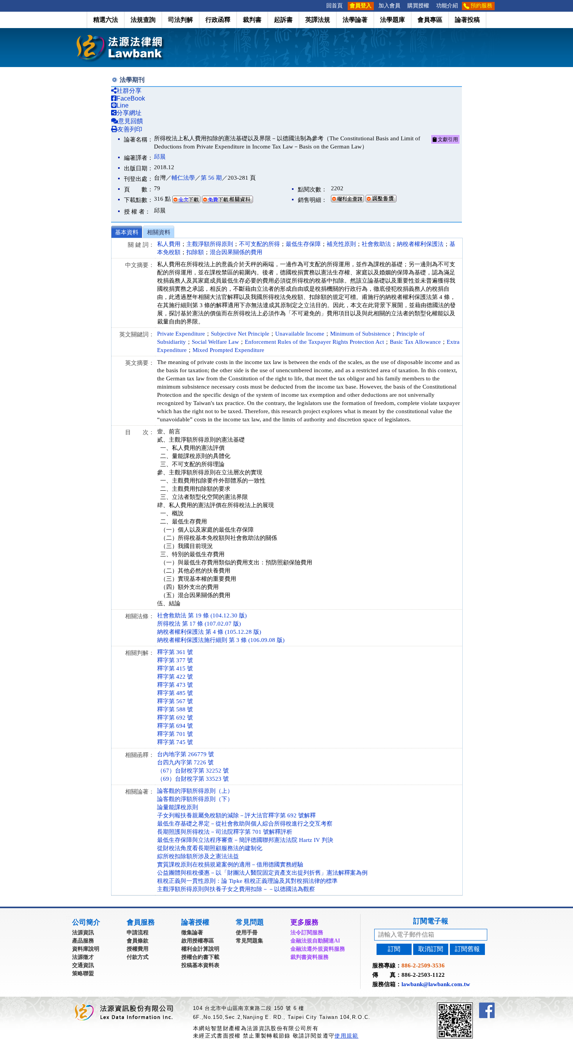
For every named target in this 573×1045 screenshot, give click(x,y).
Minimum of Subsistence (360, 334)
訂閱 (394, 949)
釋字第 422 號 (175, 677)
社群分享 (129, 90)
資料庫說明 (85, 949)
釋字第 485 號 (175, 693)
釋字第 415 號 (175, 668)
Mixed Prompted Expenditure (228, 350)
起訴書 (283, 19)
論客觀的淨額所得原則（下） (195, 799)
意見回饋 (130, 121)
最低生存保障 (303, 244)
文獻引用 (447, 139)
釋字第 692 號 (175, 717)
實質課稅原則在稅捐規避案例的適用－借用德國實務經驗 (230, 864)
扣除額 (195, 252)
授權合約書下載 (200, 957)
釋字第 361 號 (175, 652)
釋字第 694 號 (175, 726)
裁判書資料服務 (309, 957)
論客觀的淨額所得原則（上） (195, 791)
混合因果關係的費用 (236, 252)
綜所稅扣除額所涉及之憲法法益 (198, 856)
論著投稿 (467, 19)
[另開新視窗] (469, 1006)
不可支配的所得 (259, 244)
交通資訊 (83, 965)
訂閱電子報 (430, 921)
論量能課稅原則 (177, 807)
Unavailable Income (299, 334)
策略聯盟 (83, 973)
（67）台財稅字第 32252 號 (193, 770)
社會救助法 (376, 244)
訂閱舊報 (467, 949)
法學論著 (355, 19)
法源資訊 (83, 932)
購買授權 (418, 6)
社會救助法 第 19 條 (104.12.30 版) (202, 615)
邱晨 (160, 157)
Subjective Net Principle (240, 334)
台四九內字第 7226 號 (185, 762)
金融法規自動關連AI (315, 941)
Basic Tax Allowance (415, 342)
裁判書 (252, 19)
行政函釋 (217, 19)
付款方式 (138, 957)
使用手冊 (247, 932)
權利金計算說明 (200, 949)
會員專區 (429, 19)
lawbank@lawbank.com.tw (435, 984)
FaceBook (131, 98)
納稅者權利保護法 (420, 244)
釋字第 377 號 (175, 660)
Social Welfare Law (215, 342)
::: (320, 6)
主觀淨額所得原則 (209, 244)
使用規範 (346, 1036)
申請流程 (138, 932)
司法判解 (180, 19)
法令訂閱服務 (306, 932)
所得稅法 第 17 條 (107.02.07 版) (199, 624)
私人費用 (168, 244)
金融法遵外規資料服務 (317, 949)
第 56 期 (211, 178)
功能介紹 (447, 6)
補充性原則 (341, 244)
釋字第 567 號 (175, 701)
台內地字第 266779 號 (185, 754)
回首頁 (334, 6)
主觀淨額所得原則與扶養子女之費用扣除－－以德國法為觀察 (236, 889)
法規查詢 (143, 19)
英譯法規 (317, 19)
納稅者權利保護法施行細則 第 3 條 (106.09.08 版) (221, 640)
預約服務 (481, 6)
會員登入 (360, 6)
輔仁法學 (183, 178)
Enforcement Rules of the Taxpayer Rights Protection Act (314, 342)
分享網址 (129, 113)
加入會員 (389, 6)
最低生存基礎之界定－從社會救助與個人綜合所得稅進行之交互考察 (244, 823)
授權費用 (138, 949)
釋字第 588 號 (175, 709)
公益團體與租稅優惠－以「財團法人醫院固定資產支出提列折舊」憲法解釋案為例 (262, 873)
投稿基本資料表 (200, 965)
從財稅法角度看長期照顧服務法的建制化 (209, 848)
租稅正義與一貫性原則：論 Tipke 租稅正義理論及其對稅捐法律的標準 (247, 881)
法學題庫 (392, 19)
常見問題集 (249, 941)
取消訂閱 (430, 949)
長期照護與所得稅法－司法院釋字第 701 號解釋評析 (224, 832)
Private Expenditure (181, 334)
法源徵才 (83, 957)
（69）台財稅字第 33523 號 (193, 779)
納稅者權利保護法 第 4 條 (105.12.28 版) (209, 632)
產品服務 (83, 941)
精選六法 (105, 19)
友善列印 (129, 129)
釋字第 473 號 (175, 685)
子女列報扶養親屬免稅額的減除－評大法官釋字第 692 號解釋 (236, 815)
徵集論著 (192, 932)
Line (123, 105)
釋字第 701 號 (175, 734)
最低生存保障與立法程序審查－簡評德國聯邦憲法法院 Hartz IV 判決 (245, 840)
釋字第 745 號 (175, 742)
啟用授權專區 (197, 941)
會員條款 (138, 941)
